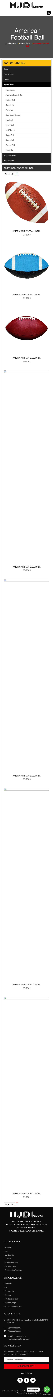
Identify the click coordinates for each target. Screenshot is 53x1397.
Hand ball (9, 120)
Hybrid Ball (10, 125)
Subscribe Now (26, 1366)
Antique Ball (10, 100)
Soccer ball (10, 140)
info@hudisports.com (17, 1336)
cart (6, 1251)
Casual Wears (9, 74)
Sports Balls (9, 84)
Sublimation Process (13, 1270)
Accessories (10, 90)
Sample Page (10, 1266)
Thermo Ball (10, 145)
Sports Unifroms (10, 155)
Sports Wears (9, 160)
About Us (8, 1247)
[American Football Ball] (26, 202)
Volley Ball (10, 150)
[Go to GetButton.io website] (47, 1394)
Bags (6, 69)
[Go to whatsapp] (47, 1389)
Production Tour (11, 1263)
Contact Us (9, 1255)
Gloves (6, 79)
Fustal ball (9, 110)
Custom (8, 1259)
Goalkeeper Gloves (13, 115)
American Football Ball (14, 95)
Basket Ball (10, 105)
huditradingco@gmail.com (18, 1339)
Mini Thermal (10, 130)
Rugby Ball (10, 135)
